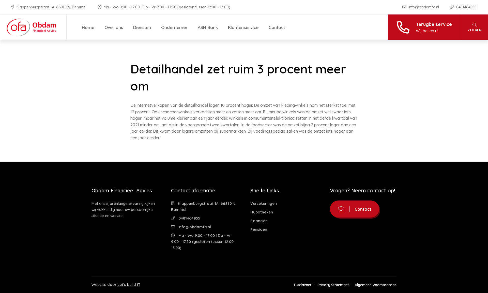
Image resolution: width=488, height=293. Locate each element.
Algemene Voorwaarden (375, 285)
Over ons (113, 27)
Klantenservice (243, 27)
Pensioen (258, 229)
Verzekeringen (263, 203)
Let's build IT (128, 284)
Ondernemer (174, 27)
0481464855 (466, 7)
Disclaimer (303, 285)
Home (88, 27)
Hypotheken (261, 212)
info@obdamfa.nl (423, 7)
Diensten (142, 27)
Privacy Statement (333, 285)
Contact (277, 27)
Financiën (259, 220)
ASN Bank (208, 27)
